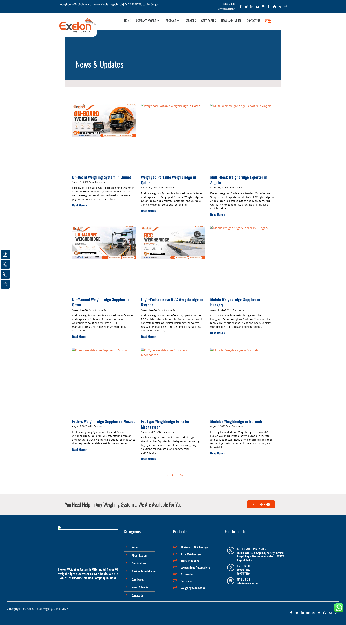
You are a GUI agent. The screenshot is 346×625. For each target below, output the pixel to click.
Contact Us (253, 20)
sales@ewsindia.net (247, 583)
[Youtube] (258, 7)
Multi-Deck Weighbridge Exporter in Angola (238, 179)
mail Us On (243, 579)
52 (181, 475)
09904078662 (243, 570)
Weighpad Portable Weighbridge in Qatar (168, 179)
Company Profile (146, 20)
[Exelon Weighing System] (230, 550)
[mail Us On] (230, 580)
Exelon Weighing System (252, 549)
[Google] (274, 7)
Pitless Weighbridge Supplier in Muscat (103, 421)
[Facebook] (241, 7)
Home (127, 20)
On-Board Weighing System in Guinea (102, 177)
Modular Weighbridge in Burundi (236, 421)
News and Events (231, 20)
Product (171, 20)
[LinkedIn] (252, 7)
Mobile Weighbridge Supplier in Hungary (235, 302)
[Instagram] (263, 7)
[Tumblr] (269, 7)
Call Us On (243, 566)
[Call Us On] (230, 567)
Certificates (208, 20)
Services (190, 20)
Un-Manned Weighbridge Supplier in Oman (100, 302)
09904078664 (243, 573)
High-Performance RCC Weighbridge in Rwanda (172, 302)
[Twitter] (246, 7)
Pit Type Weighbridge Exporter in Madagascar (167, 424)
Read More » (79, 205)
